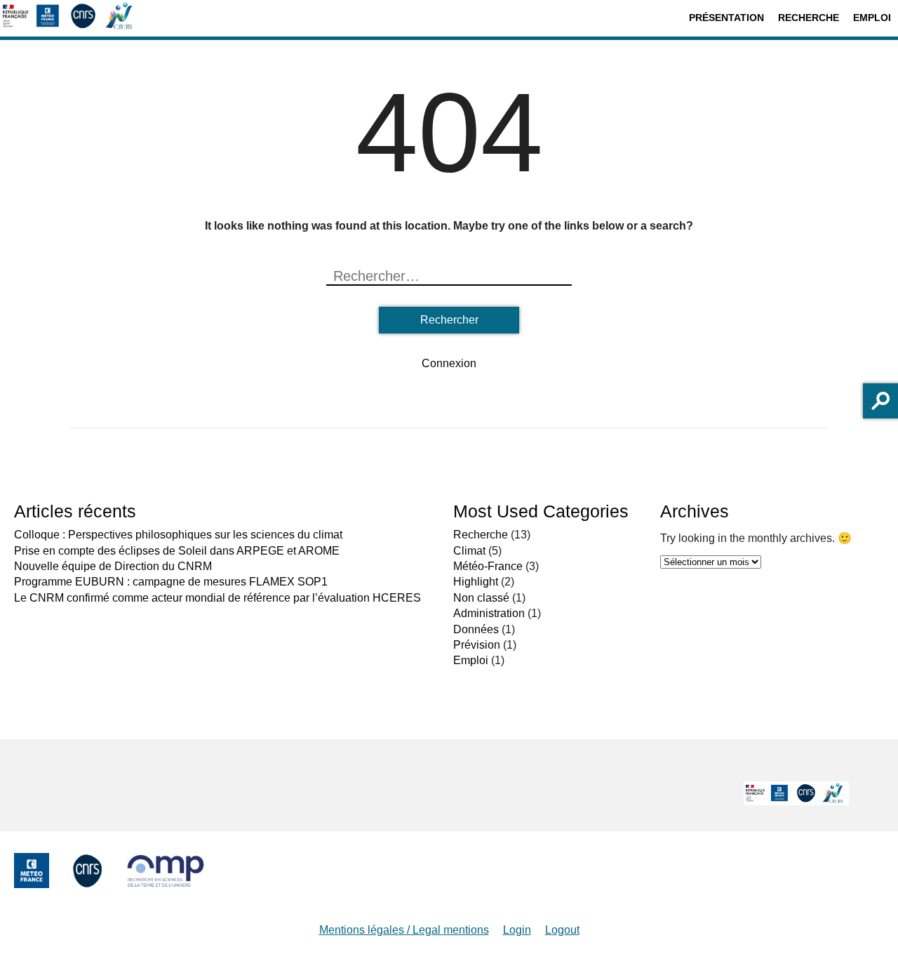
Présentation (726, 17)
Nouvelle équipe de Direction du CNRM (113, 566)
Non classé (481, 598)
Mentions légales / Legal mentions (404, 930)
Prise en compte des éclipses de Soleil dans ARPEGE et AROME (177, 551)
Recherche (808, 17)
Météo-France (488, 566)
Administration (489, 613)
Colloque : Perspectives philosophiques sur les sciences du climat (178, 535)
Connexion (449, 363)
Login (517, 930)
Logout (562, 930)
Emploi (872, 17)
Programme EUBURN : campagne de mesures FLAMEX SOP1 (171, 582)
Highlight (475, 582)
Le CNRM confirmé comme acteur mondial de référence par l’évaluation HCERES (217, 598)
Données (476, 629)
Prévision (476, 645)
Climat (469, 551)
